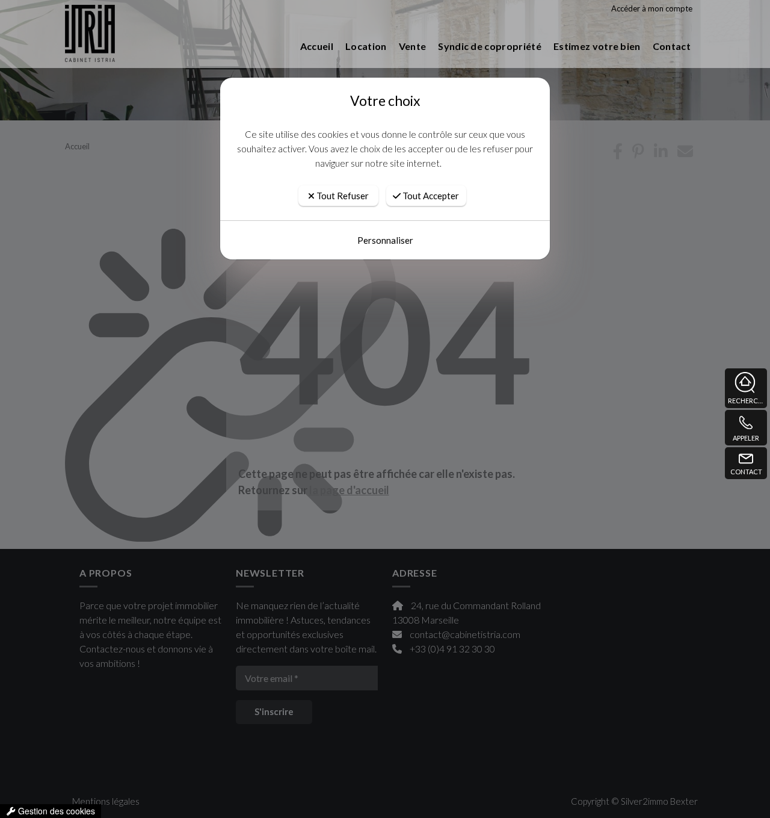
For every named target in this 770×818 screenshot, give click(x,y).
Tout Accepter (430, 195)
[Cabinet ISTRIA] (143, 46)
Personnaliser (385, 240)
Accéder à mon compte (651, 8)
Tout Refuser (342, 195)
